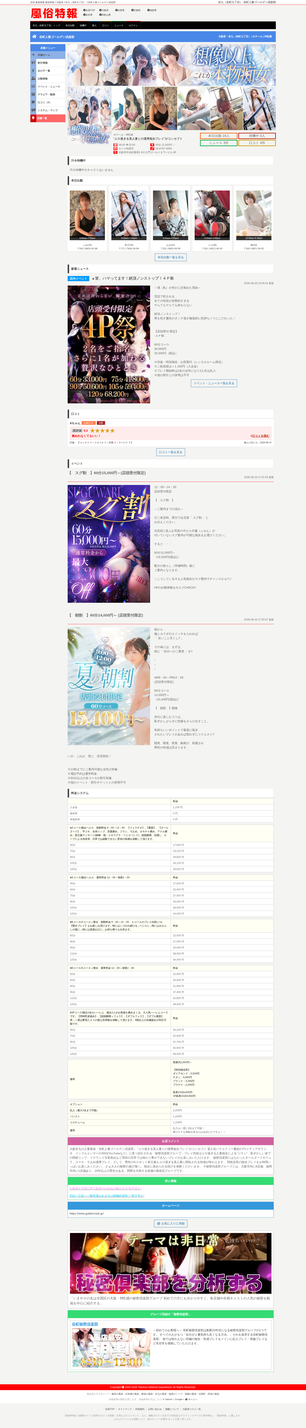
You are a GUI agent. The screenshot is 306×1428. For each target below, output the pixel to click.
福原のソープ (176, 1394)
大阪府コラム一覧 (192, 1409)
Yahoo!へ (169, 1399)
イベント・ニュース (48, 86)
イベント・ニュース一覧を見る (214, 383)
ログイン (133, 25)
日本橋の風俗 (132, 1394)
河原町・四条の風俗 (209, 1394)
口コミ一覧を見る (170, 452)
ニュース (118, 25)
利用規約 (139, 1409)
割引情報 (42, 62)
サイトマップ (125, 1409)
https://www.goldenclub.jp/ (87, 1213)
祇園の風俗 (190, 1394)
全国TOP (90, 10)
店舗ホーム (43, 54)
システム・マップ (47, 110)
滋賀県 (153, 10)
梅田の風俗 (117, 1394)
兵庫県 (121, 10)
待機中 (83, 25)
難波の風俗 (147, 1394)
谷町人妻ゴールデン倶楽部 (56, 37)
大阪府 (105, 10)
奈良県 (89, 15)
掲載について (172, 1409)
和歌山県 (106, 15)
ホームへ (192, 1399)
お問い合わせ (155, 1409)
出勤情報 (42, 78)
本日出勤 (70, 25)
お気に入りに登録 (172, 1223)
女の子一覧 (43, 70)
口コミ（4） (44, 102)
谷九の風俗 (161, 1394)
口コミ (105, 25)
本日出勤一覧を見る (171, 257)
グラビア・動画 (46, 94)
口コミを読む (261, 435)
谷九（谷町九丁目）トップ (46, 25)
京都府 (137, 10)
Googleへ (179, 1399)
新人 (94, 25)
